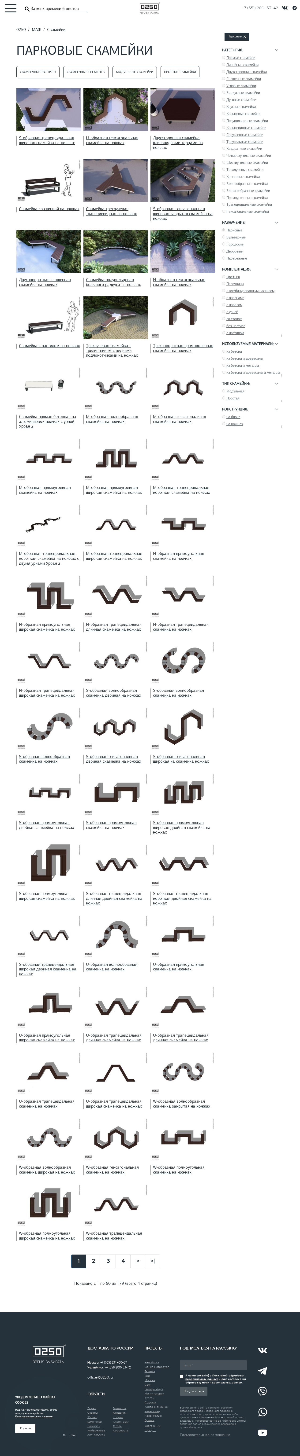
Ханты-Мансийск (156, 1406)
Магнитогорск (154, 1393)
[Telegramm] (294, 8)
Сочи (148, 1384)
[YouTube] (262, 1432)
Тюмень (150, 1371)
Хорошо (25, 1428)
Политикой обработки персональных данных (215, 1377)
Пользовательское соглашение (205, 1435)
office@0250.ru (100, 1377)
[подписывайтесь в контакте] (285, 8)
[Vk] (262, 1350)
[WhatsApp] (262, 1412)
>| (152, 1261)
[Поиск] (27, 9)
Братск (149, 1420)
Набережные (96, 1430)
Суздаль (150, 1402)
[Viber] (262, 1391)
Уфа (147, 1375)
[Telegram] (262, 1371)
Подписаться (194, 1391)
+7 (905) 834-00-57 (113, 1362)
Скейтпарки (121, 1421)
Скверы (92, 1412)
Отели (117, 1426)
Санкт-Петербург (157, 1366)
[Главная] (150, 8)
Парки (91, 1408)
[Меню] (8, 8)
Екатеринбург (154, 1389)
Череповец (152, 1411)
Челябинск (152, 1362)
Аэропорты (120, 1430)
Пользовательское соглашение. (34, 1416)
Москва (150, 1380)
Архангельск (153, 1415)
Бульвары (119, 1408)
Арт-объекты (96, 1435)
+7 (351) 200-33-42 (118, 1367)
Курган (149, 1398)
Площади (93, 1426)
